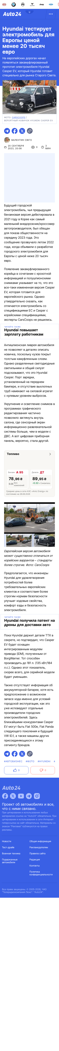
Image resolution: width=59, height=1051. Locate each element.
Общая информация (40, 841)
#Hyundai (44, 761)
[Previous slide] (9, 519)
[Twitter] (13, 796)
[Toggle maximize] (50, 507)
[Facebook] (5, 796)
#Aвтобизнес (13, 761)
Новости (6, 841)
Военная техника (11, 853)
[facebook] (15, 131)
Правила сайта (38, 853)
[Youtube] (21, 796)
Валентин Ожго (21, 140)
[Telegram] (29, 796)
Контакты (35, 865)
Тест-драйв (8, 847)
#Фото (30, 761)
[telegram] (7, 131)
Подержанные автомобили (10, 861)
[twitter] (22, 131)
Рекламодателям (39, 847)
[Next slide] (50, 519)
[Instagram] (37, 796)
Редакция (35, 859)
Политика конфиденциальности (41, 873)
